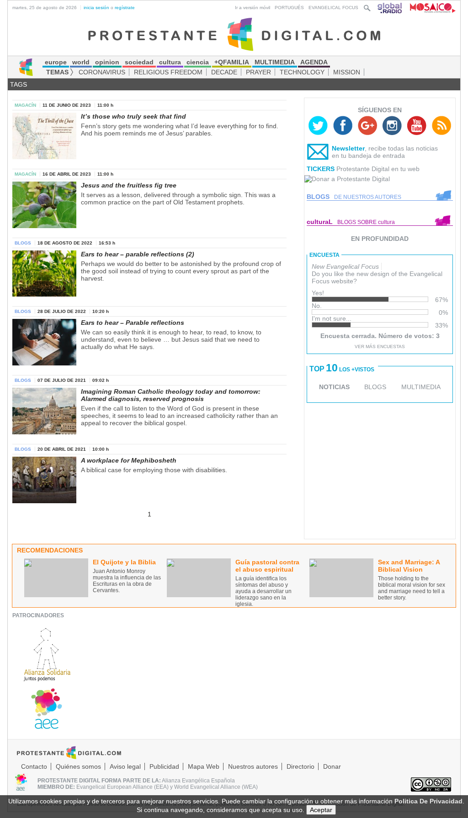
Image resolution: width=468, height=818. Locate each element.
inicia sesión (96, 7)
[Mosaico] (429, 7)
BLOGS (375, 387)
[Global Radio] (390, 7)
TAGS (18, 84)
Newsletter (348, 148)
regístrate (125, 7)
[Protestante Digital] (234, 33)
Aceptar (321, 809)
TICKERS (321, 168)
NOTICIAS (334, 387)
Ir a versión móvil (252, 7)
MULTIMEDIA (421, 387)
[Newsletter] (318, 154)
